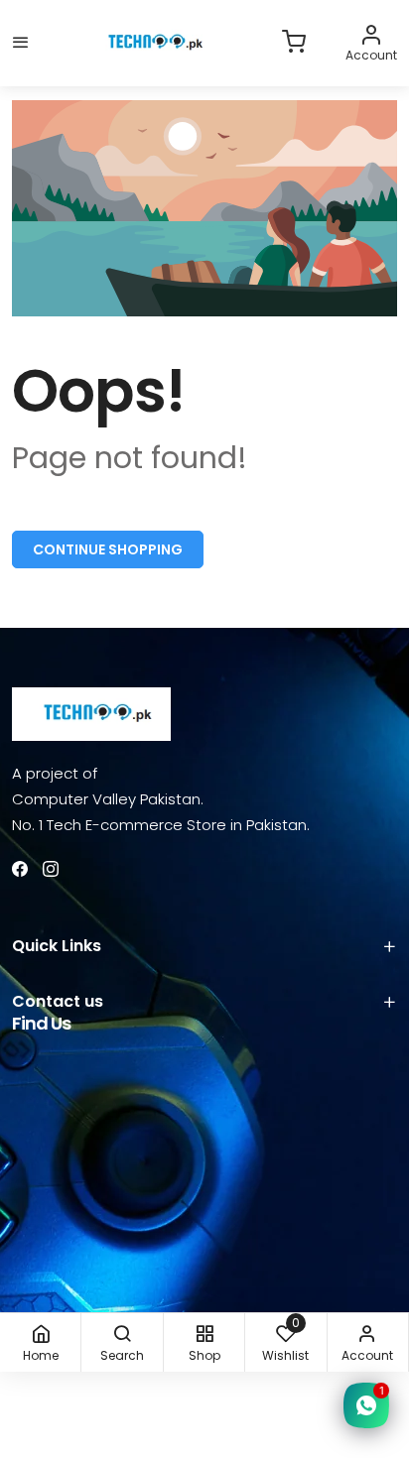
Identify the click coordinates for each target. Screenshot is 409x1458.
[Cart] (294, 43)
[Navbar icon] (21, 43)
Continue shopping (108, 549)
